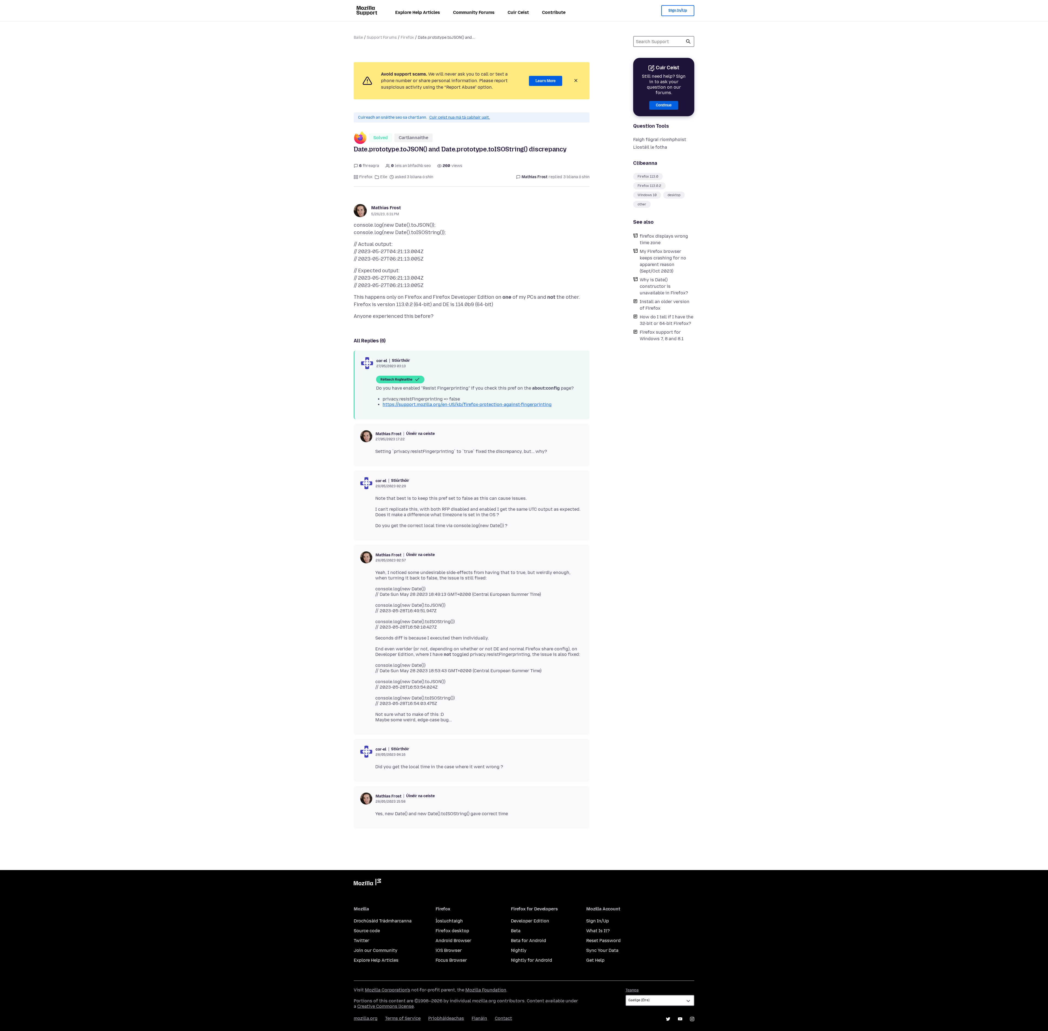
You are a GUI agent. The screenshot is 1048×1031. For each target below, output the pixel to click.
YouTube (680, 1019)
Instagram (692, 1019)
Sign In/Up (677, 10)
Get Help (595, 960)
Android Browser (453, 940)
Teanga (632, 990)
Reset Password (603, 940)
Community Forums (474, 12)
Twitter (361, 940)
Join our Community (375, 950)
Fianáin (479, 1018)
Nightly (518, 950)
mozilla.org (365, 1018)
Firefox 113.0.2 (649, 186)
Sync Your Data (602, 950)
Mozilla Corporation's (387, 990)
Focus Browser (451, 960)
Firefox (407, 37)
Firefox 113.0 (648, 176)
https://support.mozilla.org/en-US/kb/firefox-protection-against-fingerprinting (467, 404)
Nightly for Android (531, 960)
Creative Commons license (385, 1006)
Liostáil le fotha (650, 147)
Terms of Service (403, 1018)
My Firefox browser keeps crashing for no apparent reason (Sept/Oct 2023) (663, 261)
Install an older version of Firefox (664, 305)
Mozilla (367, 883)
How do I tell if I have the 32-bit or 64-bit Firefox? (666, 320)
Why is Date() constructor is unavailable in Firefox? (664, 286)
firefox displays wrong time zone (664, 239)
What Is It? (598, 930)
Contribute (553, 12)
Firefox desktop (452, 930)
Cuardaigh (688, 41)
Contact (503, 1018)
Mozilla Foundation (485, 990)
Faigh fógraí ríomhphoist (659, 139)
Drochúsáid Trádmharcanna (383, 921)
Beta (515, 930)
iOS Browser (449, 950)
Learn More (545, 81)
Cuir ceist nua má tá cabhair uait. (459, 117)
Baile (358, 37)
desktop (674, 195)
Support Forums (382, 37)
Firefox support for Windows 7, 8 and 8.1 (662, 335)
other (642, 204)
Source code (367, 930)
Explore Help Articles (417, 12)
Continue (664, 105)
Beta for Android (528, 940)
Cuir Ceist (518, 12)
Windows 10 (647, 195)
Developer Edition (530, 921)
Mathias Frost (386, 207)
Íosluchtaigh (449, 921)
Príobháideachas (446, 1018)
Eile (383, 177)
